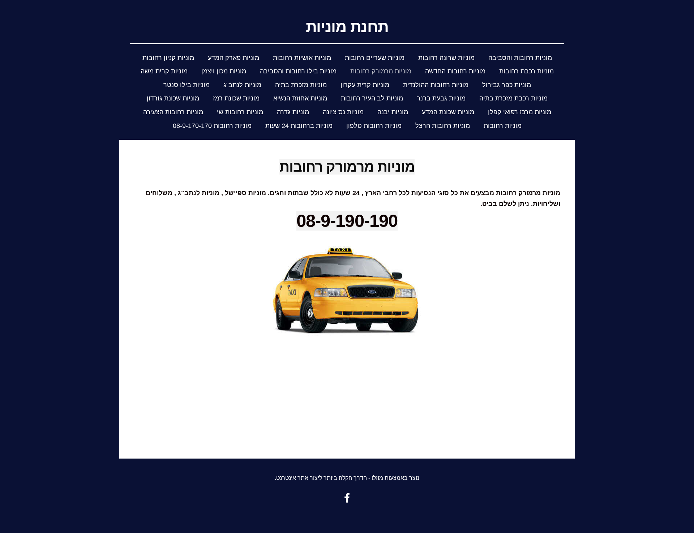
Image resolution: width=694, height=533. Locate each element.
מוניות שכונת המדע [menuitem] (448, 112)
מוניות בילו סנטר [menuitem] (186, 85)
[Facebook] (347, 497)
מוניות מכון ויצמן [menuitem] (223, 71)
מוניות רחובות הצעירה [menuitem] (173, 112)
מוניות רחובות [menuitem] (503, 125)
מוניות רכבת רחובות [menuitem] (526, 71)
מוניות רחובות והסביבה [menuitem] (520, 57)
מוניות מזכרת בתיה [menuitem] (301, 85)
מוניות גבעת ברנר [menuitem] (441, 98)
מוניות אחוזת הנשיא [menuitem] (300, 98)
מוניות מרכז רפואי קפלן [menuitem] (519, 112)
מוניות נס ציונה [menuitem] (343, 112)
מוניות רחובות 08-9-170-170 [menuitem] (212, 125)
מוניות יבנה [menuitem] (392, 112)
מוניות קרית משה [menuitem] (164, 71)
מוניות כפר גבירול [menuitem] (506, 85)
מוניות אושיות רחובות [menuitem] (302, 57)
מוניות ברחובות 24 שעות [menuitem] (299, 125)
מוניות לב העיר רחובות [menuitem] (372, 98)
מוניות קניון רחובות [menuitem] (168, 57)
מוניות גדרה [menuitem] (293, 112)
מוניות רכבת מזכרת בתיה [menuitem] (513, 98)
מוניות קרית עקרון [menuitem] (364, 85)
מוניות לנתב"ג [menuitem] (242, 85)
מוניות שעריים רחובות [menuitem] (374, 57)
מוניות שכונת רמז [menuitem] (236, 98)
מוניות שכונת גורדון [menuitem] (173, 98)
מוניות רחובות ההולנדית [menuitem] (435, 85)
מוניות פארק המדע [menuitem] (233, 57)
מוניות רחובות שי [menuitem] (240, 112)
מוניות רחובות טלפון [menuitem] (374, 125)
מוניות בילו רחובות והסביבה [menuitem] (298, 71)
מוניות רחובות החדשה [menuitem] (455, 71)
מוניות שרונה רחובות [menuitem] (446, 57)
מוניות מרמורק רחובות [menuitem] (380, 71)
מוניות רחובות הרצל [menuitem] (442, 125)
